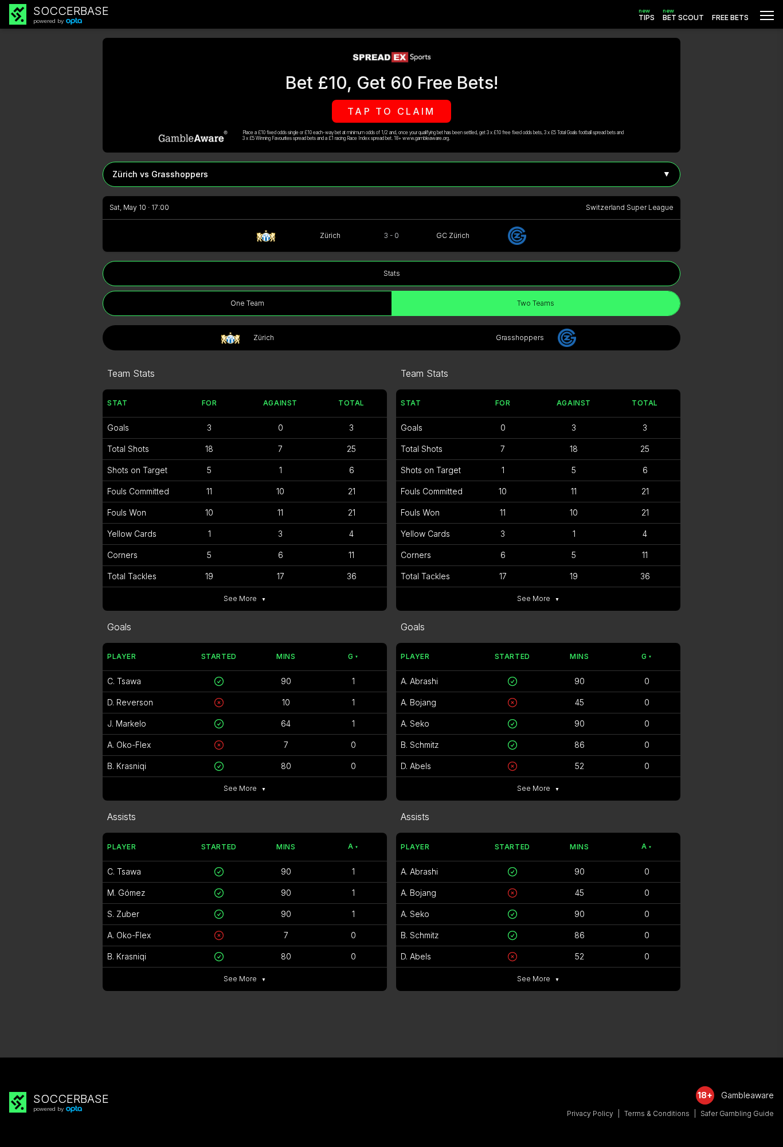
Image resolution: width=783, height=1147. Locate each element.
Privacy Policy (590, 1113)
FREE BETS (730, 17)
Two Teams (535, 303)
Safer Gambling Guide (737, 1113)
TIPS (647, 14)
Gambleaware (747, 1095)
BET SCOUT (683, 14)
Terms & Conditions (657, 1113)
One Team (247, 303)
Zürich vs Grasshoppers (391, 174)
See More (245, 598)
